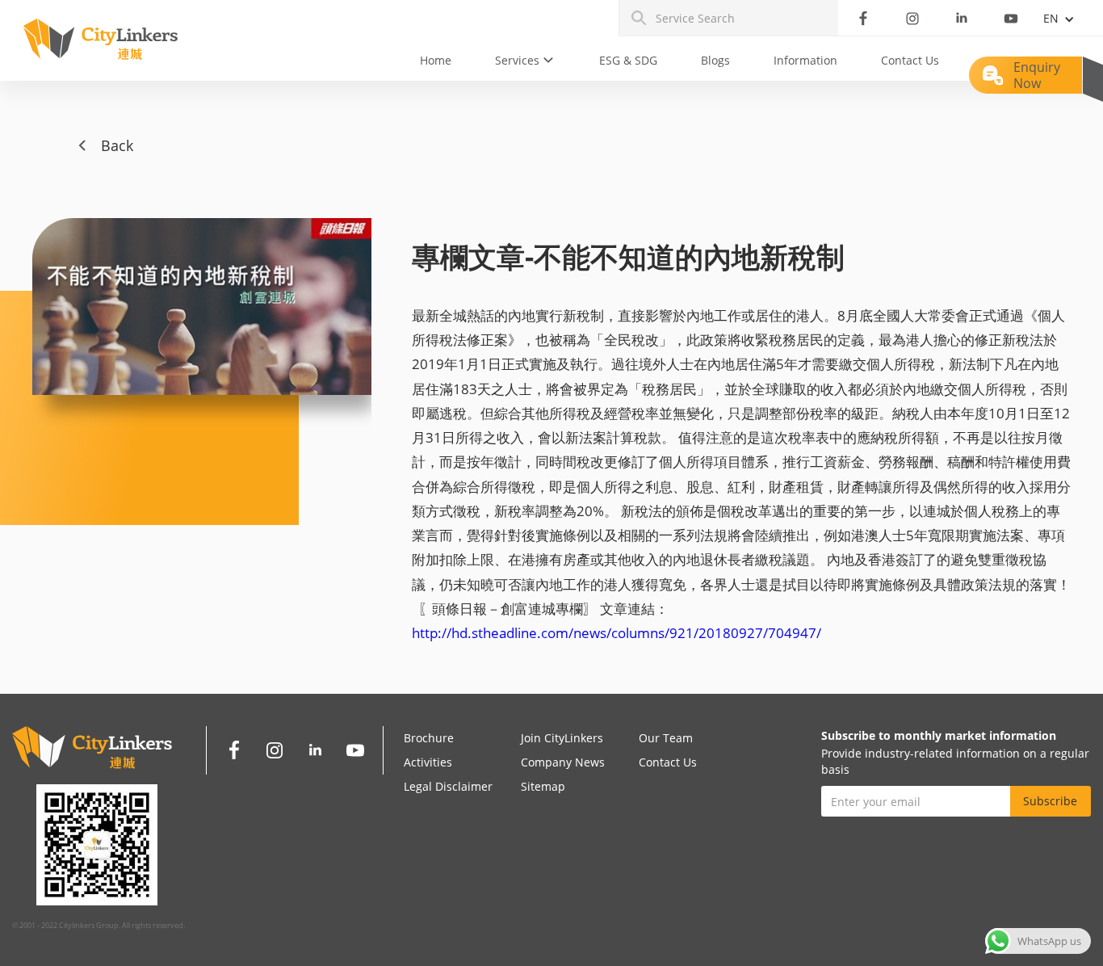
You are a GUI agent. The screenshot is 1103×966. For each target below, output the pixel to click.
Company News (563, 762)
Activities (428, 762)
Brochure (429, 738)
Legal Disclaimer (448, 786)
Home (435, 60)
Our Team (666, 738)
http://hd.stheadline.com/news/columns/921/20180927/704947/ (616, 633)
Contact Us (910, 60)
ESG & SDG (628, 60)
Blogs (715, 60)
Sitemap (543, 786)
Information (805, 60)
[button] (525, 60)
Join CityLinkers (562, 738)
